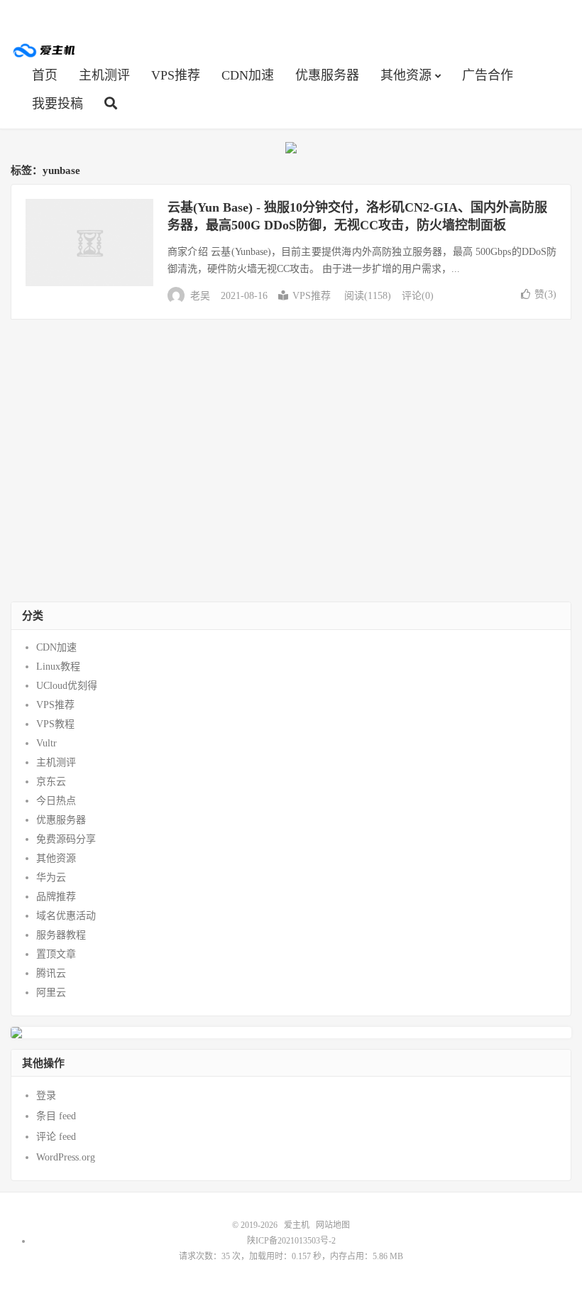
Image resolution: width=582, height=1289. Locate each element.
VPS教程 (55, 724)
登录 (46, 1095)
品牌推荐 (56, 896)
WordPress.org (65, 1157)
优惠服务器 (327, 75)
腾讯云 (51, 973)
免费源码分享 (66, 839)
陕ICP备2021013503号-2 (291, 1241)
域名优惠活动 (66, 915)
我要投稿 (57, 104)
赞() (545, 294)
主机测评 (104, 75)
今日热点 (56, 800)
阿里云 (51, 992)
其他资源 (406, 75)
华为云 (51, 877)
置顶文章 (56, 954)
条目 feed (56, 1116)
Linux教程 (58, 666)
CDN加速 (247, 75)
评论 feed (56, 1136)
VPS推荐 (175, 75)
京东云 (51, 781)
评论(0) (418, 295)
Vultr (46, 743)
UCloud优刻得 (66, 685)
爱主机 (45, 50)
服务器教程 (61, 935)
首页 (44, 75)
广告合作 (487, 75)
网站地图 (333, 1225)
